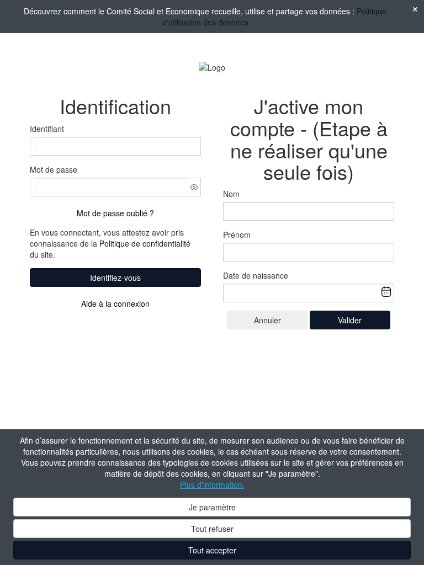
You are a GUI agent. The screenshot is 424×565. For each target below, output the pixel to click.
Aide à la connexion (115, 303)
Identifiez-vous (115, 277)
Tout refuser (212, 528)
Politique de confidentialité (144, 243)
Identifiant (47, 128)
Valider (350, 320)
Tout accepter (212, 550)
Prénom (237, 234)
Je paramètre (212, 507)
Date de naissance (255, 275)
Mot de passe (53, 169)
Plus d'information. (212, 484)
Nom (231, 193)
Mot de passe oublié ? (115, 212)
